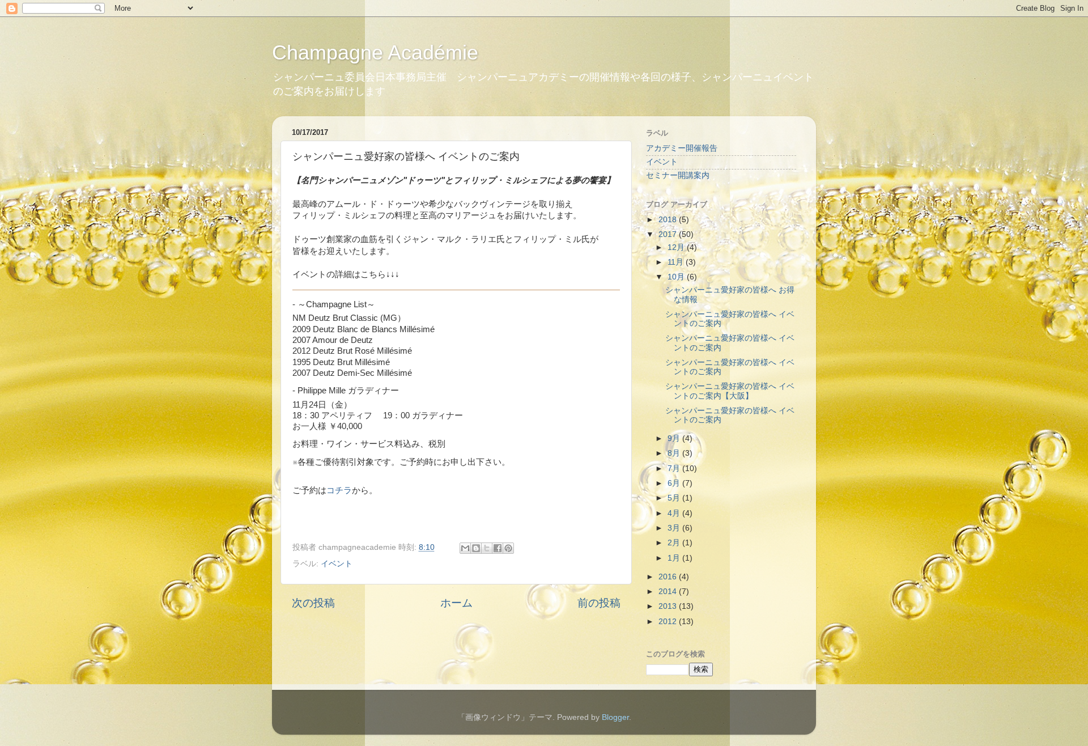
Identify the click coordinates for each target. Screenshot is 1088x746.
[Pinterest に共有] (508, 548)
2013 (668, 606)
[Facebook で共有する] (497, 548)
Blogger (615, 717)
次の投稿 (313, 603)
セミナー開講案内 (677, 175)
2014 (668, 591)
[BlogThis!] (476, 548)
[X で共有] (486, 548)
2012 (668, 621)
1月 (675, 558)
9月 (675, 438)
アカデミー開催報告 (681, 148)
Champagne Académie (375, 52)
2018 (668, 219)
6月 (675, 483)
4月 (675, 513)
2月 (675, 543)
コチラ (339, 490)
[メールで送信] (465, 548)
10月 (677, 277)
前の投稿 (598, 603)
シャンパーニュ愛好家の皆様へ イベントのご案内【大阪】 (729, 391)
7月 (675, 468)
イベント (336, 564)
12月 (677, 247)
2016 (668, 577)
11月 (677, 262)
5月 (675, 498)
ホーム (456, 603)
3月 (675, 528)
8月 (675, 453)
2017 (668, 234)
